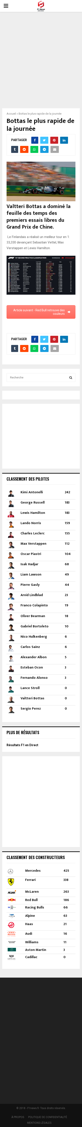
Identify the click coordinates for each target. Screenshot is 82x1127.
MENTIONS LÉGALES (39, 1122)
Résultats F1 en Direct (22, 745)
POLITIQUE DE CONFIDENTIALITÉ (47, 1117)
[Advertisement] (41, 57)
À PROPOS (17, 1117)
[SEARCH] (70, 377)
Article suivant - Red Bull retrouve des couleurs (39, 311)
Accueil (11, 113)
